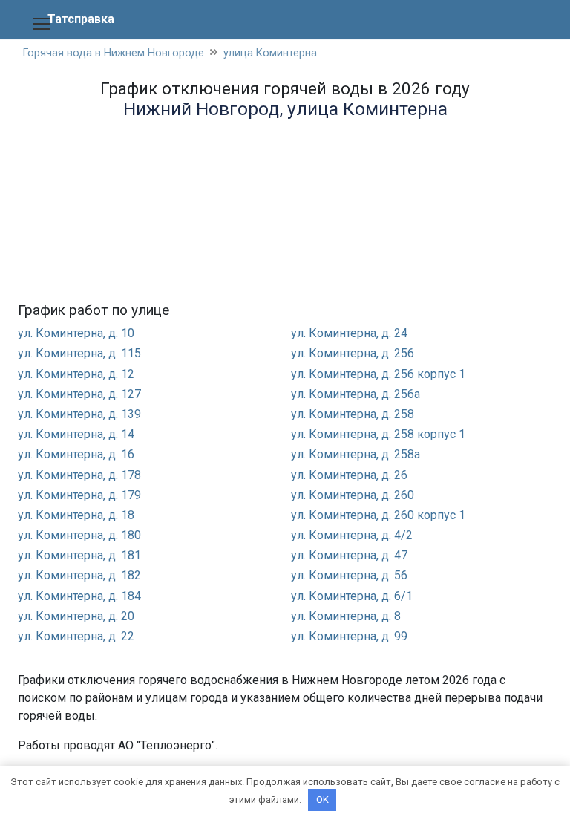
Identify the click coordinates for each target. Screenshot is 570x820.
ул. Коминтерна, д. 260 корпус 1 (378, 515)
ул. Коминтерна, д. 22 (76, 636)
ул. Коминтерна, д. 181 (79, 555)
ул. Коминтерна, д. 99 (349, 636)
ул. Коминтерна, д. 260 (352, 495)
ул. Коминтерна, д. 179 (79, 495)
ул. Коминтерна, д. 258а (355, 454)
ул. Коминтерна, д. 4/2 (352, 535)
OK (322, 799)
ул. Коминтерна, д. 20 (76, 616)
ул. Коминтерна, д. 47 (349, 555)
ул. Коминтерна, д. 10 (76, 333)
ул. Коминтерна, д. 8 (346, 616)
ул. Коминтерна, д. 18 (76, 515)
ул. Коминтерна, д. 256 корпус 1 (378, 374)
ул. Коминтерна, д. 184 (79, 596)
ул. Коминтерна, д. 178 (79, 475)
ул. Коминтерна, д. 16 (76, 454)
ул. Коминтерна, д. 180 (79, 535)
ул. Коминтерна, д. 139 (79, 414)
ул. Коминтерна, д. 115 (79, 353)
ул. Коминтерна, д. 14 (76, 434)
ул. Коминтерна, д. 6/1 (352, 596)
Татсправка (81, 19)
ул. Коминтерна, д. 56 (349, 575)
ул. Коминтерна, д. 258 (352, 414)
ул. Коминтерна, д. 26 (349, 475)
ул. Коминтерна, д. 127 (79, 394)
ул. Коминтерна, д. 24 (349, 333)
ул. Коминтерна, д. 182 (79, 575)
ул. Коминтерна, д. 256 (352, 353)
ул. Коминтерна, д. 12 (76, 374)
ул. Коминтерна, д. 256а (355, 394)
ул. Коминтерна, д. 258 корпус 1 (378, 434)
